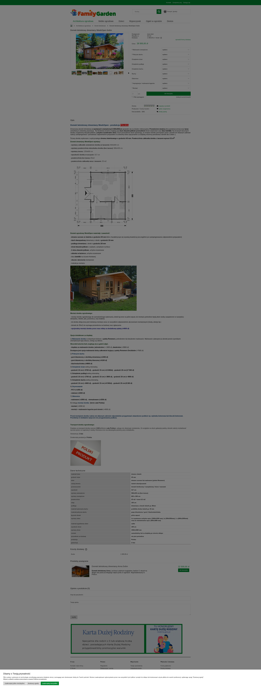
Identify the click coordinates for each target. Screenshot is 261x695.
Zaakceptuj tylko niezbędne (14, 683)
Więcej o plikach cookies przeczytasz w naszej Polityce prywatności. (25, 679)
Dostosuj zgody (33, 683)
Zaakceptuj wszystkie (49, 683)
